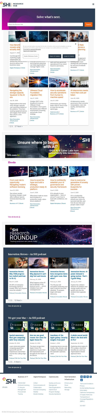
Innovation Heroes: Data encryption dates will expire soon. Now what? (59, 275)
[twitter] (90, 377)
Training (20, 394)
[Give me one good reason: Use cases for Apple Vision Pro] (38, 326)
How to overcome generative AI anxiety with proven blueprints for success (79, 184)
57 (16, 126)
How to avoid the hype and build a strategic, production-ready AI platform (38, 184)
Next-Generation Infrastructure (35, 70)
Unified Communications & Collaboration (39, 385)
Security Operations (55, 394)
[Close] (76, 44)
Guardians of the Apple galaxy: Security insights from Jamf (58, 337)
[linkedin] (81, 377)
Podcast (11, 293)
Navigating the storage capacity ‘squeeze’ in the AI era (17, 93)
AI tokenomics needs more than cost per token (79, 92)
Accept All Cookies (69, 56)
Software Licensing (23, 385)
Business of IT (75, 70)
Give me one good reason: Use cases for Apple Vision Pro (38, 337)
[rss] (87, 377)
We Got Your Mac (20, 358)
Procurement (22, 392)
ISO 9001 (82, 406)
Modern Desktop (38, 394)
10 (15, 300)
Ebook (21, 203)
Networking (68, 387)
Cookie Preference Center (31, 56)
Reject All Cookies (55, 56)
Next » (20, 126)
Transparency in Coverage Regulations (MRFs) (86, 399)
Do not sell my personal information (32, 49)
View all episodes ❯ (14, 306)
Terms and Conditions (86, 383)
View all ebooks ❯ (14, 217)
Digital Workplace (15, 68)
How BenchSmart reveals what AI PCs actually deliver (18, 47)
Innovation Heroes (20, 293)
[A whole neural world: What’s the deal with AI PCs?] (79, 326)
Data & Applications (55, 387)
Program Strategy (54, 392)
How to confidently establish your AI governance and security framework (58, 183)
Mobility (35, 392)
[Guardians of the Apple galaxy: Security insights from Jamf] (58, 326)
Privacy (82, 386)
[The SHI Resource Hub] (12, 4)
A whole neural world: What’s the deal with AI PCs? (79, 337)
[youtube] (81, 380)
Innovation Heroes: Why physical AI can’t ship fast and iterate (38, 273)
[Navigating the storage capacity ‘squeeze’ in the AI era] (18, 82)
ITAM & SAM (21, 383)
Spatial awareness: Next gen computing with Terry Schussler (17, 337)
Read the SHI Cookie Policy (29, 51)
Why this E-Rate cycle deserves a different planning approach (78, 48)
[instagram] (84, 377)
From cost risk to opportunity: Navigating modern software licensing (18, 183)
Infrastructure (69, 383)
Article (23, 68)
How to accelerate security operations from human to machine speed (58, 93)
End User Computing (39, 389)
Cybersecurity (54, 112)
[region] (49, 51)
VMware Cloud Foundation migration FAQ (36, 92)
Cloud (66, 385)
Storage (67, 389)
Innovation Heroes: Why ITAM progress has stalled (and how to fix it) (17, 275)
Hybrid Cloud (53, 389)
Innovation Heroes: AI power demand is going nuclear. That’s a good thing (79, 275)
